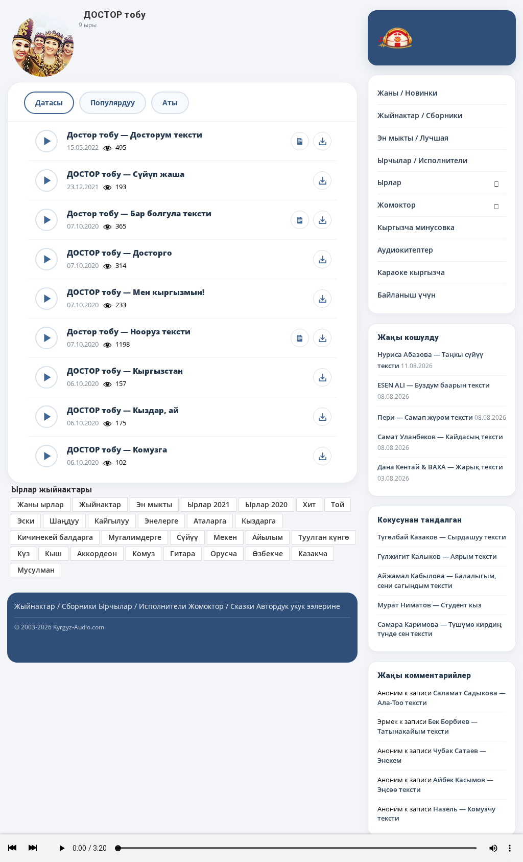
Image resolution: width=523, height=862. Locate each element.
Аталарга (210, 521)
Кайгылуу (111, 521)
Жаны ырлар (40, 504)
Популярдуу (112, 102)
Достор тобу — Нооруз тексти (129, 331)
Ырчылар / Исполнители (422, 160)
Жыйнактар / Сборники (419, 115)
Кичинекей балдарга (55, 537)
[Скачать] (322, 141)
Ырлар (389, 182)
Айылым (267, 537)
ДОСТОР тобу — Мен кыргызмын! (135, 292)
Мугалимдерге (134, 537)
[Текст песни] (300, 141)
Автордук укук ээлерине (298, 606)
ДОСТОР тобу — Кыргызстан (125, 371)
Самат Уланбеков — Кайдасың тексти (440, 436)
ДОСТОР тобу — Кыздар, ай (123, 410)
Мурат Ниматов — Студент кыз (429, 604)
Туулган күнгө (323, 537)
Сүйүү (187, 537)
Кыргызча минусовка (416, 227)
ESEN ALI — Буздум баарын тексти (433, 385)
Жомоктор (396, 205)
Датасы (49, 102)
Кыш (53, 553)
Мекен (225, 537)
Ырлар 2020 (266, 504)
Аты (170, 102)
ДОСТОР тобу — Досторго (119, 253)
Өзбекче (267, 553)
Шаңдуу (64, 521)
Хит (309, 504)
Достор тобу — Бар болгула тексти (139, 213)
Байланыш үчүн (406, 295)
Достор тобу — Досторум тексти (134, 135)
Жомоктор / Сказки (221, 606)
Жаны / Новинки (407, 93)
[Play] (46, 141)
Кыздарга (259, 521)
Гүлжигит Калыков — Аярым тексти (437, 556)
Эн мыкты (154, 504)
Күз (23, 553)
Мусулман (36, 570)
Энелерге (161, 521)
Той (337, 504)
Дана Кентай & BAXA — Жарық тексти (440, 466)
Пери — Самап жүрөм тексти (425, 417)
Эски (25, 521)
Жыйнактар (100, 504)
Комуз (143, 553)
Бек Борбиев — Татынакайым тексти (427, 726)
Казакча (312, 553)
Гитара (182, 553)
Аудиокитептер (405, 250)
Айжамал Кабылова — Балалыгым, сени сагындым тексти (436, 580)
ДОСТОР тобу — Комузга (117, 450)
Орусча (223, 553)
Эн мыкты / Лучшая (412, 138)
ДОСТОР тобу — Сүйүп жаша (125, 174)
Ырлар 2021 (208, 504)
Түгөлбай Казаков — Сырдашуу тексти (441, 536)
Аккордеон (97, 553)
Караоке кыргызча (411, 272)
